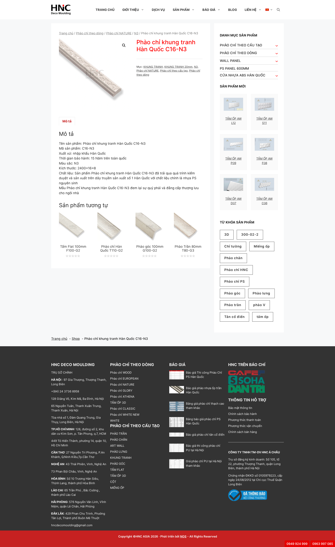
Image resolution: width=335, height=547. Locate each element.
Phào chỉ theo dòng (90, 33)
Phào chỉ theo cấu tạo (174, 70)
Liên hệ (250, 10)
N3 (136, 33)
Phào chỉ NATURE (118, 33)
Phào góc (232, 293)
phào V (259, 305)
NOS (183, 536)
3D (226, 234)
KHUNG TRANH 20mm (178, 66)
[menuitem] (269, 10)
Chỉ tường (233, 246)
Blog (232, 10)
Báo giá (208, 10)
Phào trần (232, 305)
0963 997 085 (322, 544)
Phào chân (233, 258)
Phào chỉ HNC (236, 270)
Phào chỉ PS (234, 281)
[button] (278, 10)
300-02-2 (250, 234)
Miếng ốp (262, 246)
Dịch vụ (158, 10)
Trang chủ (105, 10)
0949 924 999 (297, 544)
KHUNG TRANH (153, 66)
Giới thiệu (130, 10)
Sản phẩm (181, 10)
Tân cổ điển (234, 317)
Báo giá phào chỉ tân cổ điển (205, 434)
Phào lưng (261, 293)
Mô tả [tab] (67, 121)
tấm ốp (263, 317)
